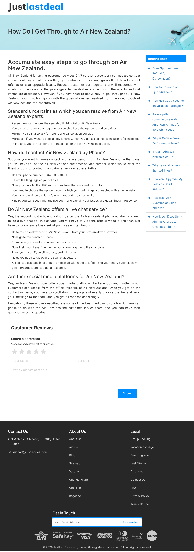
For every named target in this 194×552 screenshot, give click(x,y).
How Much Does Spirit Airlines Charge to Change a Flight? (167, 221)
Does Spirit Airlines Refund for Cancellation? (165, 73)
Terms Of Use (140, 504)
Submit (127, 393)
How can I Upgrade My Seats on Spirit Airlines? (167, 184)
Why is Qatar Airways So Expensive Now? (166, 140)
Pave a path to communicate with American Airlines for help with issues (166, 121)
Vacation (75, 471)
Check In (75, 488)
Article (73, 447)
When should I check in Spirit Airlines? (167, 168)
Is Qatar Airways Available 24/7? (163, 154)
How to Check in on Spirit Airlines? (165, 89)
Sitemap (74, 463)
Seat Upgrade (140, 455)
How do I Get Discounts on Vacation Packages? (168, 103)
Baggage (75, 496)
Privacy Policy (140, 496)
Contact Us (138, 479)
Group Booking (141, 439)
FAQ (133, 488)
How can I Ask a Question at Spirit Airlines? (164, 203)
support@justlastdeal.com (30, 452)
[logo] (35, 7)
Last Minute (138, 463)
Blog (72, 455)
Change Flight (78, 479)
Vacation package (142, 447)
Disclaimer (138, 471)
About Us (75, 439)
